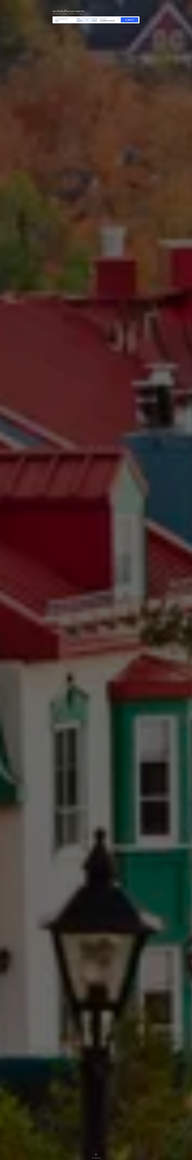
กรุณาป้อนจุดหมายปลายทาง (61, 19)
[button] (158, 2)
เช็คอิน (78, 19)
